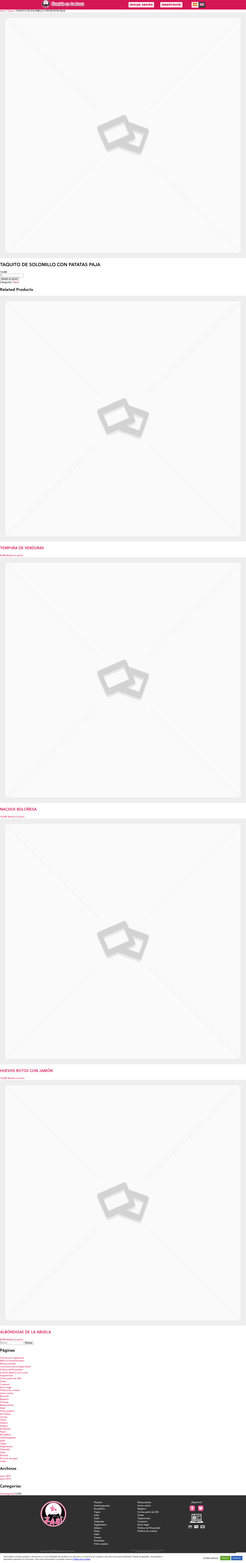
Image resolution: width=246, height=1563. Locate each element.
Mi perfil (4, 1396)
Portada (4, 1402)
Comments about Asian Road (15, 1367)
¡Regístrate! (171, 5)
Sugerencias (6, 1376)
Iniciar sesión (141, 5)
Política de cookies (10, 1390)
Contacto (5, 1384)
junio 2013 (5, 1479)
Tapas (11, 11)
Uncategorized (8, 1494)
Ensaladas (5, 1429)
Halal (2, 1408)
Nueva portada (8, 1364)
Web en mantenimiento (12, 1361)
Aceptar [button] (225, 1558)
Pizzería (4, 1455)
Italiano (4, 1423)
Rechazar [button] (237, 1558)
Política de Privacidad (11, 1370)
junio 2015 (5, 1476)
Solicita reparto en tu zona (14, 1373)
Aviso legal (5, 1387)
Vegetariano (6, 1447)
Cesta (3, 1461)
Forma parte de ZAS (10, 1379)
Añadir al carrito (9, 279)
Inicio (3, 11)
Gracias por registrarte (12, 1358)
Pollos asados (7, 1411)
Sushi (2, 1452)
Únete (3, 1381)
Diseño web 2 (46, 1551)
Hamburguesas (8, 1438)
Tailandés (5, 1449)
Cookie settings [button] (210, 1558)
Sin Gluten (5, 1414)
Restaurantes (7, 1405)
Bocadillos (5, 1435)
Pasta (3, 1432)
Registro (4, 1399)
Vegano (4, 1426)
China (3, 1420)
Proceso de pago (9, 1458)
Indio (2, 1441)
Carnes (3, 1417)
